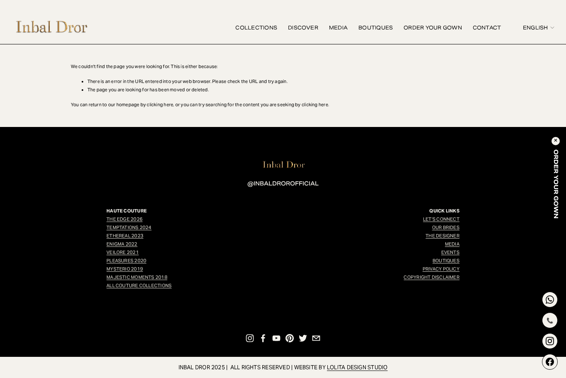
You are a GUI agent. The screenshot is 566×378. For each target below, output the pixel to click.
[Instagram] (250, 338)
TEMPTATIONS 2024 (129, 227)
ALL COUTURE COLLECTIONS (139, 285)
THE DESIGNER (443, 236)
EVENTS (450, 252)
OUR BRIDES (446, 227)
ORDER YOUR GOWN (433, 27)
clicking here (160, 104)
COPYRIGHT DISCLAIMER (431, 277)
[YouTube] (276, 338)
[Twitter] (303, 338)
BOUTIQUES (375, 27)
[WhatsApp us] (550, 299)
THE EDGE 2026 (124, 219)
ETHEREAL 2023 (124, 236)
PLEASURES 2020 (126, 260)
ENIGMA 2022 (121, 244)
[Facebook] (263, 338)
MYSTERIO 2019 (124, 269)
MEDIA (338, 27)
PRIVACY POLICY (441, 269)
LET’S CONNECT (441, 219)
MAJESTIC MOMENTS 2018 (136, 277)
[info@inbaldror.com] (316, 338)
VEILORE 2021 (122, 252)
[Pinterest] (289, 338)
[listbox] (533, 28)
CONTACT (487, 27)
